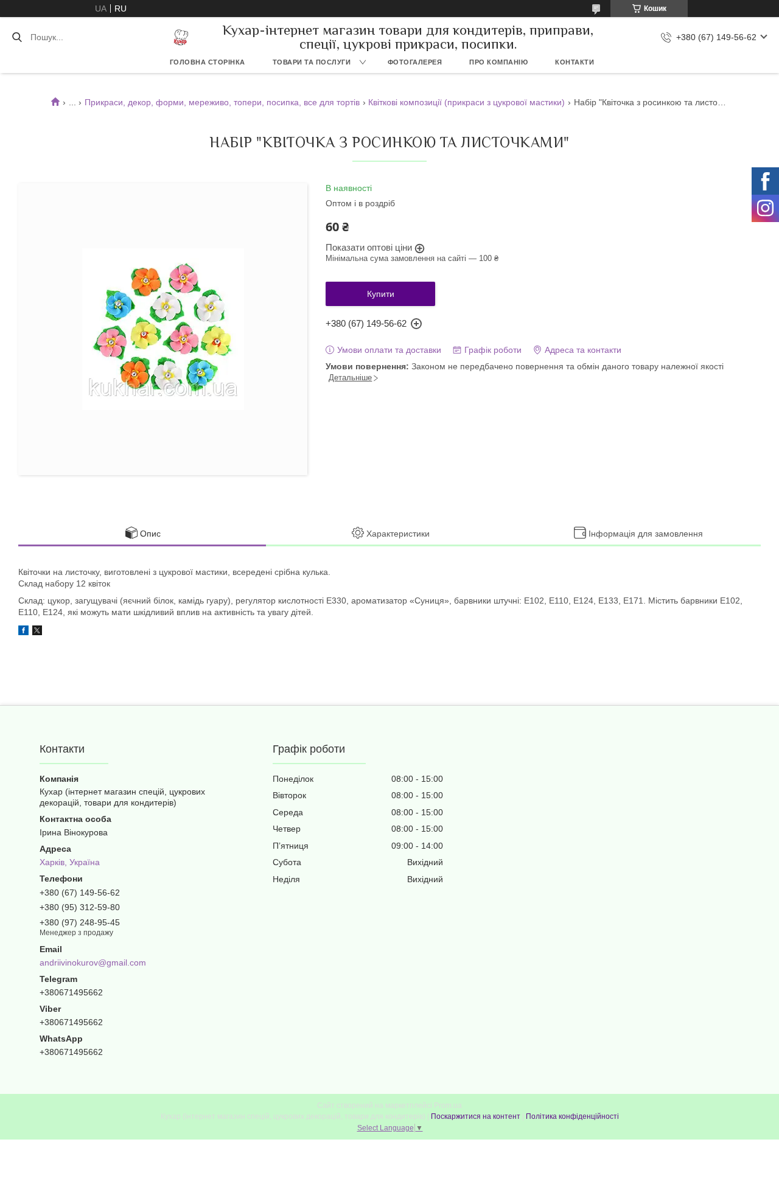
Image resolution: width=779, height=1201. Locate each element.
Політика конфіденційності (572, 1116)
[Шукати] (16, 37)
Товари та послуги (312, 62)
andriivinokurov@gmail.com (93, 962)
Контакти (574, 62)
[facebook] (23, 632)
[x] (37, 632)
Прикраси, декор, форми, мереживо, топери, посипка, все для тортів (222, 102)
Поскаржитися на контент (475, 1116)
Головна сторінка (207, 62)
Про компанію (498, 62)
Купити (380, 294)
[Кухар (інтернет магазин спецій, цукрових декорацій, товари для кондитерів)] (181, 37)
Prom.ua (448, 1105)
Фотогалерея (415, 62)
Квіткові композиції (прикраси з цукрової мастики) (466, 102)
